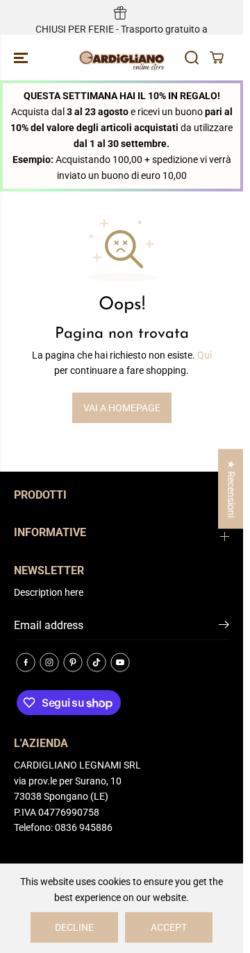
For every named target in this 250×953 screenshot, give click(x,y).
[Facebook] (26, 662)
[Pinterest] (73, 662)
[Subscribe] (224, 627)
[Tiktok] (96, 662)
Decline (74, 927)
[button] (22, 57)
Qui (204, 355)
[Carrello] (216, 57)
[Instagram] (49, 662)
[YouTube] (120, 662)
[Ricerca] (191, 57)
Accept (169, 927)
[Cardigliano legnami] (121, 57)
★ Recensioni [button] (231, 488)
